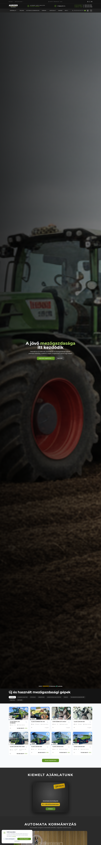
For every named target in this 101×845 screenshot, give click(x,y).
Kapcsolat (53, 10)
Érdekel (50, 807)
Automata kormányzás (32, 10)
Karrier (60, 10)
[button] (50, 686)
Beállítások (17, 841)
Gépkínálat (13, 10)
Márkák (44, 10)
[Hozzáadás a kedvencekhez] (26, 709)
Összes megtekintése (50, 760)
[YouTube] (91, 1)
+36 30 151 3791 (88, 5)
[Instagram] (89, 1)
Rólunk (22, 10)
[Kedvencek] (88, 10)
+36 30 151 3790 (88, 6)
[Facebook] (87, 1)
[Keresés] (91, 10)
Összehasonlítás (79, 10)
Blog (66, 10)
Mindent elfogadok (24, 838)
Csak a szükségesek (9, 838)
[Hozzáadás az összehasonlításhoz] (26, 722)
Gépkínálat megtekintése (45, 358)
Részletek (14, 836)
